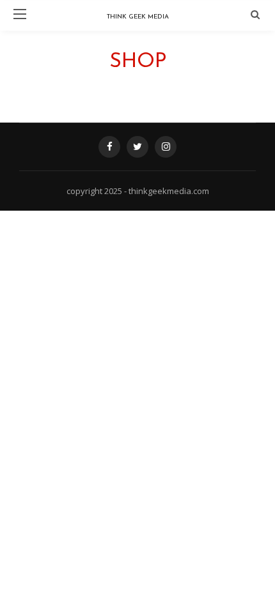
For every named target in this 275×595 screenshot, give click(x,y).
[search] (255, 14)
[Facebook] (109, 147)
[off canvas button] (19, 14)
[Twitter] (137, 147)
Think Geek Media (138, 16)
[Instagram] (166, 147)
